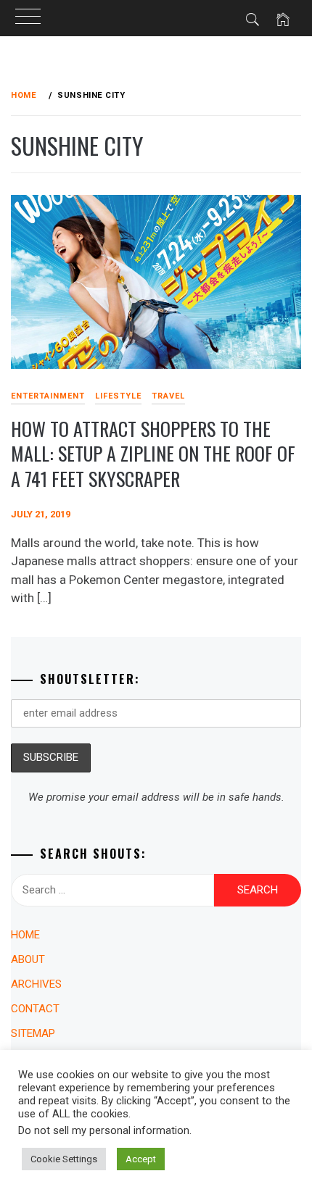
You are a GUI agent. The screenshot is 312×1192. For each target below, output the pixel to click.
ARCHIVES (36, 984)
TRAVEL (168, 396)
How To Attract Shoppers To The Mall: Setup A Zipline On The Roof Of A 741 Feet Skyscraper (153, 453)
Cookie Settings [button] (63, 1159)
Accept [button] (141, 1159)
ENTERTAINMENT (48, 396)
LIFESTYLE (118, 396)
